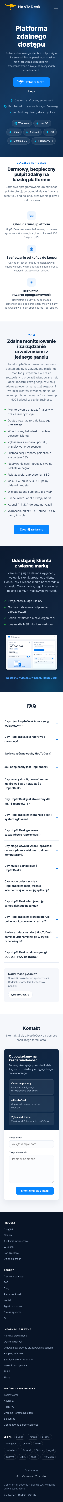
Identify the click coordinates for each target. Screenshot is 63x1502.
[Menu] (56, 7)
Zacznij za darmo (31, 529)
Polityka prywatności (15, 1335)
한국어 (34, 1457)
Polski (38, 1443)
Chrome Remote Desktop (18, 1412)
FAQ (6, 1282)
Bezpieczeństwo (13, 1353)
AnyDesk (9, 1400)
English (19, 1437)
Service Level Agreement (18, 1359)
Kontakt (8, 1300)
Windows (23, 123)
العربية (51, 1450)
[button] (31, 723)
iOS (52, 132)
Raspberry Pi (45, 140)
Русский (27, 1450)
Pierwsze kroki (12, 1294)
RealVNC (9, 1406)
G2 (18, 1476)
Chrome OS (20, 140)
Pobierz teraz (35, 82)
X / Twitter (10, 1495)
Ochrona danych (13, 1341)
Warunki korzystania (15, 1365)
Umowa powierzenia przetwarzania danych (28, 1347)
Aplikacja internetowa (16, 1241)
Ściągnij (8, 1229)
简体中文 (10, 1457)
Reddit (22, 1495)
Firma (7, 1377)
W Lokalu (9, 1246)
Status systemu (12, 1312)
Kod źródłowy (11, 1253)
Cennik (8, 1235)
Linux (16, 132)
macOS (44, 123)
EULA (7, 1371)
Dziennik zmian (12, 1258)
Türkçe (39, 1450)
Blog (6, 1288)
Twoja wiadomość (18, 1152)
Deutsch (25, 1443)
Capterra (27, 1476)
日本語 (22, 1457)
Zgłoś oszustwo (13, 1306)
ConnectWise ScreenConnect (21, 1424)
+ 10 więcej (48, 1457)
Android (34, 132)
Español (46, 1437)
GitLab (32, 1495)
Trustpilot (41, 1476)
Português (11, 1443)
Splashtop (9, 1418)
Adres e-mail (15, 1137)
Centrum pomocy (14, 1276)
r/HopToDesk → (20, 994)
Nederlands (11, 1450)
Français (33, 1437)
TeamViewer (11, 1394)
